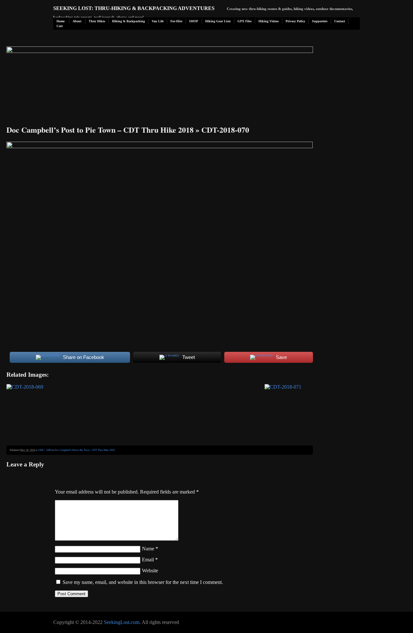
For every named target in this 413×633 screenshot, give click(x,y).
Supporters (319, 21)
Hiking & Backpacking (128, 21)
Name (150, 548)
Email (150, 559)
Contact (339, 21)
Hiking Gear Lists (218, 21)
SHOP (193, 21)
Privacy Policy (295, 21)
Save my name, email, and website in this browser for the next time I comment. (143, 582)
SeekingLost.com (121, 622)
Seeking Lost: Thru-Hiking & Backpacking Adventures (134, 8)
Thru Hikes (97, 21)
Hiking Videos (268, 21)
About (77, 21)
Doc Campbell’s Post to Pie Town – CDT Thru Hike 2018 (100, 129)
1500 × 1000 (44, 450)
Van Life (158, 21)
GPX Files (244, 21)
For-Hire (176, 21)
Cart (59, 26)
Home (60, 21)
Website (150, 570)
